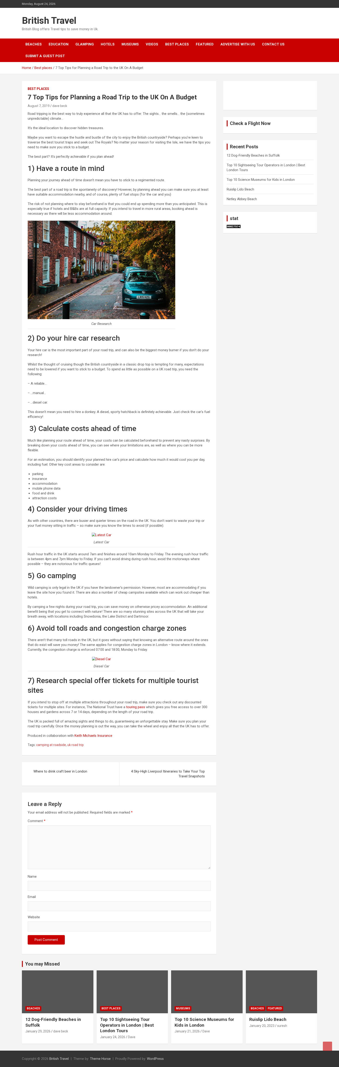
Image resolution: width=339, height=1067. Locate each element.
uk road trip (75, 745)
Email (32, 897)
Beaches (33, 44)
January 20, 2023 (261, 1026)
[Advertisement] (250, 94)
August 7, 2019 (39, 106)
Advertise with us (237, 44)
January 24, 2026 (112, 1037)
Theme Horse (100, 1059)
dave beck (59, 106)
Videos (152, 44)
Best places (177, 44)
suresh (282, 1026)
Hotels (108, 44)
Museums (130, 44)
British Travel (49, 20)
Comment (36, 821)
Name (32, 876)
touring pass (135, 707)
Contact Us (273, 44)
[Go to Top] (327, 1046)
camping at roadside (51, 745)
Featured (205, 44)
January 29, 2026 (38, 1031)
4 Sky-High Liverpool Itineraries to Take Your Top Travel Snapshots (168, 773)
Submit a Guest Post (45, 56)
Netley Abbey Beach (242, 199)
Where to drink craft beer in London (60, 771)
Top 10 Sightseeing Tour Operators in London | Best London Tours (127, 1025)
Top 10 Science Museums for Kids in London (261, 180)
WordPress (155, 1059)
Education (58, 44)
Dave (131, 1037)
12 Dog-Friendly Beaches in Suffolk (253, 155)
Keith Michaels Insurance (93, 736)
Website (34, 917)
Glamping (84, 44)
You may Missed (42, 964)
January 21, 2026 (187, 1031)
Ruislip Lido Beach (240, 189)
